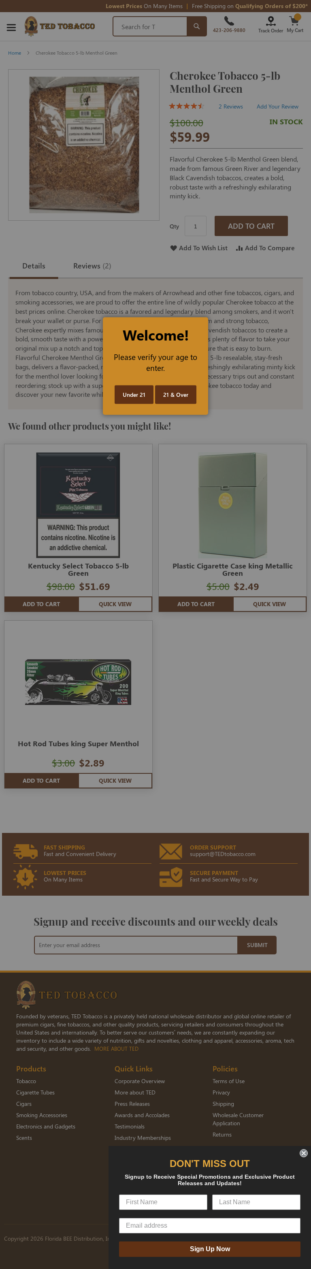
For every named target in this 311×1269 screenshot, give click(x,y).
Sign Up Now (210, 1249)
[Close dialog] (304, 1153)
